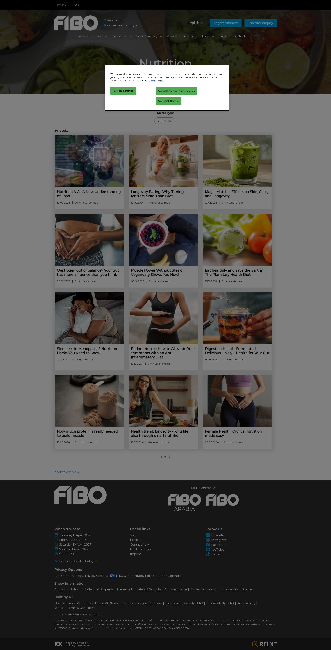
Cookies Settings (123, 90)
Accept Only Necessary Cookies (176, 91)
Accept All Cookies (168, 101)
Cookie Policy (156, 80)
